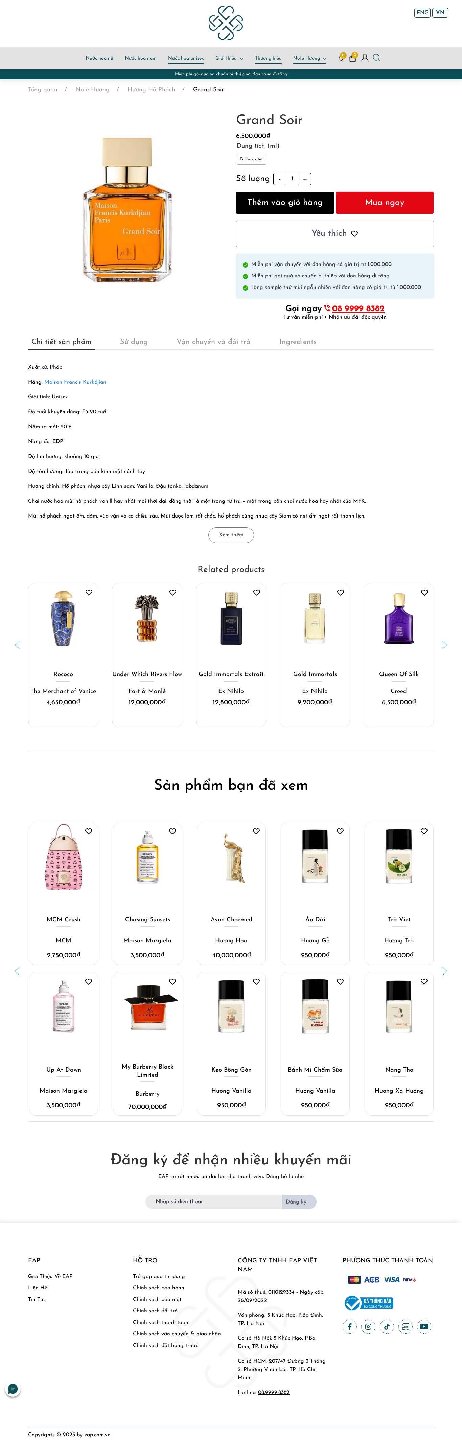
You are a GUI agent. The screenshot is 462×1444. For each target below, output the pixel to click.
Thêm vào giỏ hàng (285, 203)
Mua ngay (385, 203)
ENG (423, 13)
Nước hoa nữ (99, 58)
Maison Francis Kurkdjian (75, 382)
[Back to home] (226, 23)
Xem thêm (231, 535)
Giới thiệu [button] (226, 58)
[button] (17, 645)
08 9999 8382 (358, 309)
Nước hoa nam (141, 58)
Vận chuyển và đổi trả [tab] (214, 342)
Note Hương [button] (306, 58)
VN (440, 13)
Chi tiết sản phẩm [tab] (61, 342)
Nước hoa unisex (186, 58)
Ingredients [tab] (298, 342)
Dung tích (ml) (258, 146)
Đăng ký (296, 1202)
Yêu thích (329, 233)
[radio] (251, 159)
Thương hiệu (268, 58)
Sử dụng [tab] (134, 342)
